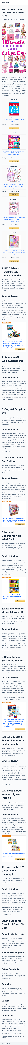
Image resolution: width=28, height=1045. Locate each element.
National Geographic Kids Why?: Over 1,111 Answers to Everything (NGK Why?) (13, 596)
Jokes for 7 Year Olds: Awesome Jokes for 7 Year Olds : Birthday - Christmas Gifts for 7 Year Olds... (14, 119)
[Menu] (25, 2)
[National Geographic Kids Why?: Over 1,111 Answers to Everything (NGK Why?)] (14, 586)
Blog (22, 19)
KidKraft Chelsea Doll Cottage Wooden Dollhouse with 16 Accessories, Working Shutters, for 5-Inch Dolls (14, 520)
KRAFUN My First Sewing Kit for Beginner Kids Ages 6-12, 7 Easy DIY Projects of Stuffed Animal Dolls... (14, 152)
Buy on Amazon (14, 128)
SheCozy (5, 2)
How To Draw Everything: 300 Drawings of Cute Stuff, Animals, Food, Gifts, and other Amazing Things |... (14, 219)
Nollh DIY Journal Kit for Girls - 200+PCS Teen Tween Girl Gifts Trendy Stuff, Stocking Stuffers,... (14, 252)
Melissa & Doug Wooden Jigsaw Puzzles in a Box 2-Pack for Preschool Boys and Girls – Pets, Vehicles (14, 855)
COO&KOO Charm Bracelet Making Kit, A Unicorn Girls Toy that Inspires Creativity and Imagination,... (13, 186)
